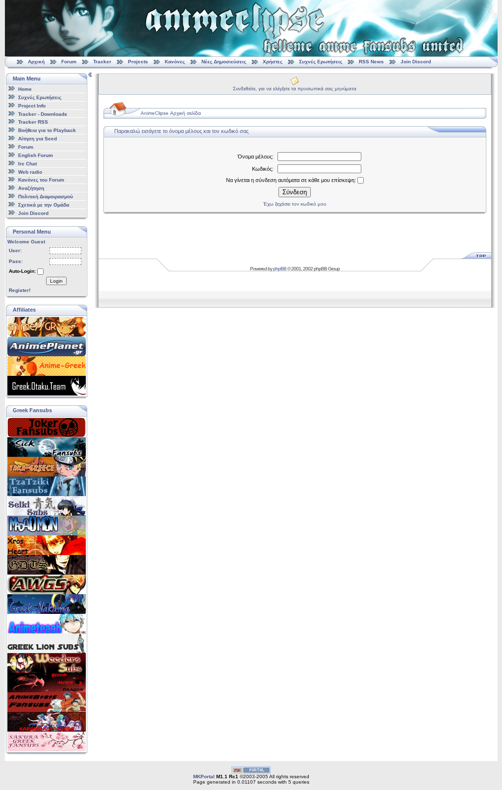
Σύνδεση (294, 192)
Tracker (102, 61)
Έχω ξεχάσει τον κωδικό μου (294, 204)
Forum (68, 61)
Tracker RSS (33, 122)
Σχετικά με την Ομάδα (43, 205)
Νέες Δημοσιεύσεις (223, 61)
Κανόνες (175, 61)
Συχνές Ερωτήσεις (321, 61)
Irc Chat (27, 163)
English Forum (35, 155)
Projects (138, 61)
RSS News (371, 61)
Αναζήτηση (31, 188)
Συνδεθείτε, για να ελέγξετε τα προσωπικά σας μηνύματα (294, 88)
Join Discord (416, 61)
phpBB (279, 268)
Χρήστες (272, 61)
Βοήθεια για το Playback (47, 130)
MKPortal (204, 776)
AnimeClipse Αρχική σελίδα (171, 113)
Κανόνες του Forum (41, 180)
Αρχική (36, 61)
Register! (19, 290)
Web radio (30, 171)
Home (25, 89)
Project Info (32, 105)
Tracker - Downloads (42, 113)
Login (56, 281)
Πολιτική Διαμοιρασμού (45, 196)
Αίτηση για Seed (37, 138)
